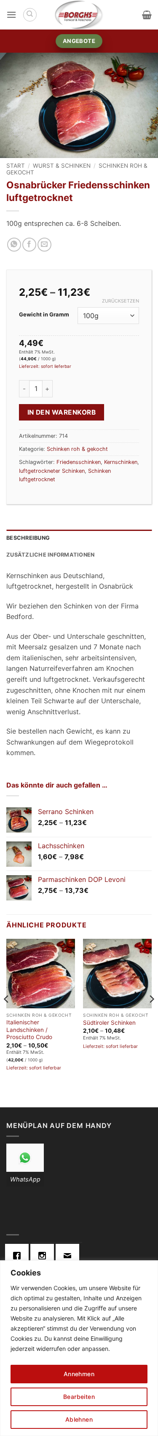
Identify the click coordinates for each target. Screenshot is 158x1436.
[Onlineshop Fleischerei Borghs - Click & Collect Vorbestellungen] (79, 14)
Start (15, 165)
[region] (79, 1348)
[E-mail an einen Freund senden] (44, 245)
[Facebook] (19, 1256)
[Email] (69, 1256)
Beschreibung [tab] (28, 538)
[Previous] (7, 1016)
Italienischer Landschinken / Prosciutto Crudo (29, 1029)
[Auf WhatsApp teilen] (14, 245)
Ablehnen (79, 1419)
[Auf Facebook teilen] (29, 245)
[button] (11, 14)
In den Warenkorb (61, 412)
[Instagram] (44, 1256)
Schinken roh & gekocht (77, 449)
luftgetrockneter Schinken (52, 471)
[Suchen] (30, 14)
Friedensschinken (78, 462)
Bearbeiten (79, 1396)
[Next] (151, 1016)
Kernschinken (120, 462)
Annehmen (79, 1373)
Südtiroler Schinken (109, 1022)
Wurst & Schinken (62, 165)
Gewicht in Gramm (44, 315)
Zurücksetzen (120, 301)
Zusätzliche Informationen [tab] (50, 555)
